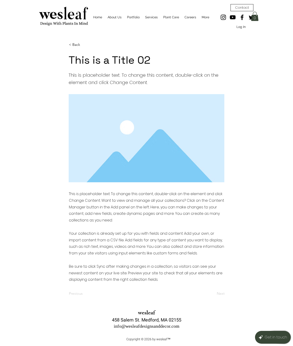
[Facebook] (242, 17)
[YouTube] (232, 17)
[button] (255, 16)
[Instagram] (223, 17)
